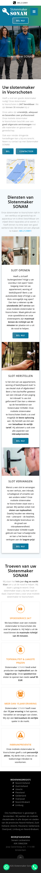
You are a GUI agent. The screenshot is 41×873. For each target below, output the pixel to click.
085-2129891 (25, 230)
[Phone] (35, 867)
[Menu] (34, 11)
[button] (6, 867)
